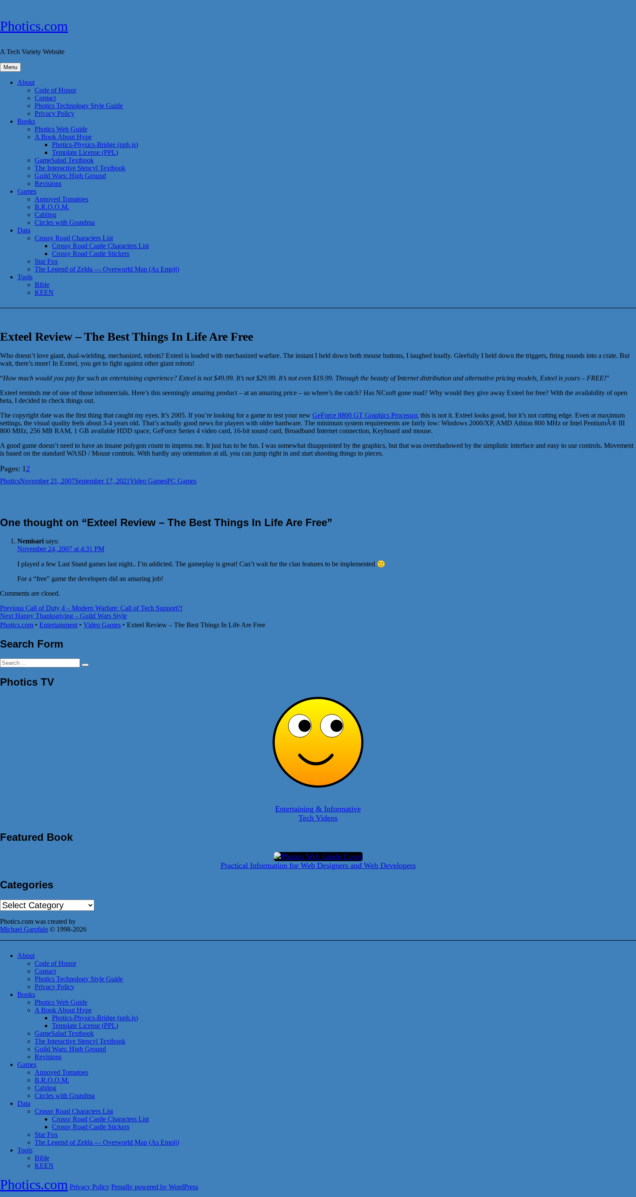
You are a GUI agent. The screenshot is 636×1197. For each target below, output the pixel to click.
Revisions (48, 183)
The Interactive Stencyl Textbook (80, 168)
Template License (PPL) (85, 152)
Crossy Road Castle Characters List (100, 245)
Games (26, 191)
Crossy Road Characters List (74, 238)
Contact (45, 98)
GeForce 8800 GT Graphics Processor (364, 415)
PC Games (181, 481)
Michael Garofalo (24, 929)
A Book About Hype (63, 136)
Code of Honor (55, 90)
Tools (24, 277)
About (26, 82)
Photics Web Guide (61, 129)
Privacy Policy (54, 113)
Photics (10, 481)
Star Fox (46, 261)
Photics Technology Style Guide (79, 105)
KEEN (44, 292)
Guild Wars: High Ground (70, 175)
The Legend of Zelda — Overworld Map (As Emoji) (107, 269)
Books (26, 121)
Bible (42, 284)
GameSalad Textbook (64, 160)
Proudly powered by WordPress (154, 1187)
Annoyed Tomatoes (61, 199)
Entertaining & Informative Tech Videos (318, 813)
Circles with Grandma (65, 222)
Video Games (148, 481)
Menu (10, 67)
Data (23, 230)
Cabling (45, 214)
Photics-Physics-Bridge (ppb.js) (95, 144)
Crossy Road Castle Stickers (90, 253)
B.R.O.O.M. (52, 207)
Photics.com (34, 26)
